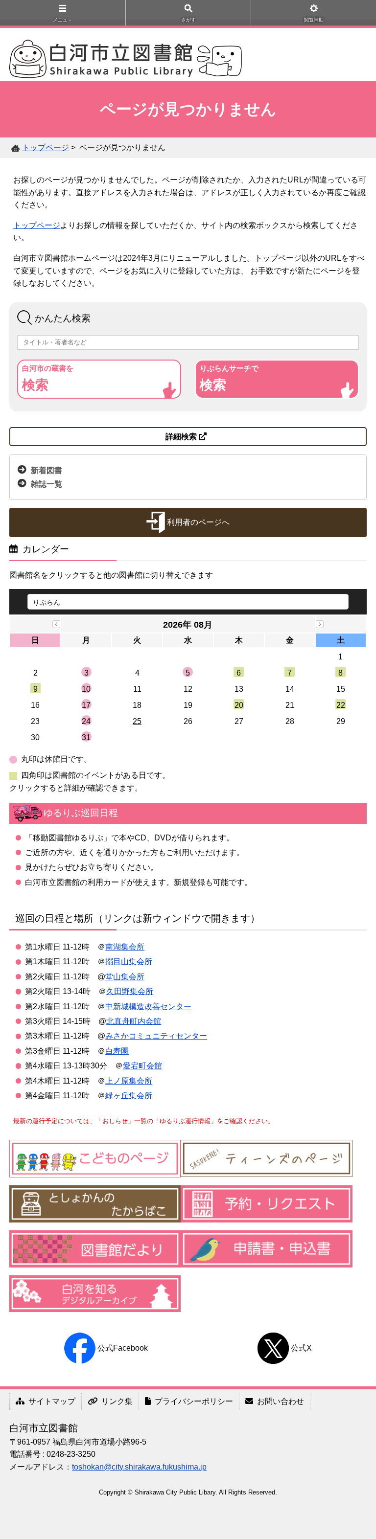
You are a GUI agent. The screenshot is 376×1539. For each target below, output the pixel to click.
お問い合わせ (280, 1401)
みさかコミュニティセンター (156, 1036)
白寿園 (117, 1051)
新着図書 (46, 470)
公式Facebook (122, 1348)
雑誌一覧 (46, 484)
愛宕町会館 (142, 1066)
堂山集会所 (124, 977)
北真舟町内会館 (133, 1021)
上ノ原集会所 (128, 1081)
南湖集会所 (124, 947)
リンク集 (117, 1401)
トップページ (45, 147)
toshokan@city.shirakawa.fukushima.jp (139, 1467)
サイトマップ (51, 1401)
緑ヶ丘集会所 (128, 1095)
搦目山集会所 (128, 961)
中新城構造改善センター (148, 1006)
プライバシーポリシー (194, 1401)
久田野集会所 (129, 991)
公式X (301, 1348)
